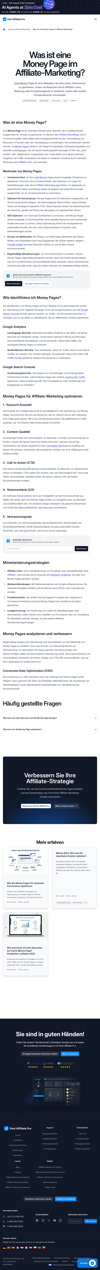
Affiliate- (11, 575)
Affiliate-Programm (82, 1149)
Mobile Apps (18, 1150)
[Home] (4, 29)
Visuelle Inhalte (15, 244)
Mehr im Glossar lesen (64, 806)
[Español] (13, 1248)
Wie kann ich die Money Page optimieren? (22, 729)
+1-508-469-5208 (14, 1226)
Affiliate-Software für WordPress (50, 1177)
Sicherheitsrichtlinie (62, 1258)
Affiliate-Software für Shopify (50, 1167)
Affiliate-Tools (50, 1187)
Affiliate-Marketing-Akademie (18, 1177)
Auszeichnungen (82, 1139)
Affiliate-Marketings (69, 134)
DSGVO (65, 1261)
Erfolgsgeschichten (82, 1144)
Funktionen (17, 1140)
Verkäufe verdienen (60, 575)
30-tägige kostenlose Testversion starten (39, 1054)
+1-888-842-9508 (14, 1221)
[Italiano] (26, 1248)
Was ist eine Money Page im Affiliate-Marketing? (53, 29)
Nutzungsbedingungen (41, 1258)
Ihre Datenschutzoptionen (63, 1265)
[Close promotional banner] (97, 2)
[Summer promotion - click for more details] (50, 7)
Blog (17, 1167)
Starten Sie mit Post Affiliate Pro (36, 806)
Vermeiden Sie (54, 445)
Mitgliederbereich (50, 1139)
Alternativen (17, 1155)
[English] (8, 1248)
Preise (17, 1135)
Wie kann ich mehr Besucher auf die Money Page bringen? (30, 718)
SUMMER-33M (14, 12)
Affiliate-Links (25, 162)
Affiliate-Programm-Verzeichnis (17, 1187)
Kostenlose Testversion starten (38, 1199)
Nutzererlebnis (24, 496)
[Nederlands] (30, 1248)
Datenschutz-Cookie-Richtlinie (46, 1261)
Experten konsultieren (65, 1199)
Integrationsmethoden (17, 1145)
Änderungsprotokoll (50, 1144)
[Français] (17, 1248)
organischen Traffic (75, 377)
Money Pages (22, 146)
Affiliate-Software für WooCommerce (50, 1172)
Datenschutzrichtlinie (82, 1258)
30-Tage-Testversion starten (37, 284)
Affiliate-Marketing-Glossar (17, 1182)
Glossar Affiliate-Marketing (19, 29)
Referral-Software (50, 1182)
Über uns (82, 1134)
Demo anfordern (13, 284)
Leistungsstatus (50, 1149)
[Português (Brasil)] (39, 1248)
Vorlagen (17, 1172)
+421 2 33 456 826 (15, 1216)
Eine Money (21, 83)
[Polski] (35, 1248)
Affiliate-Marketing (45, 185)
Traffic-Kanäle (14, 358)
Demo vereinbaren (70, 1054)
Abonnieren (81, 549)
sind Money (41, 177)
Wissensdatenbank (50, 1134)
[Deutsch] (4, 1248)
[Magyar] (21, 1248)
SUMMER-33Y (38, 12)
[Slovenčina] (43, 1248)
